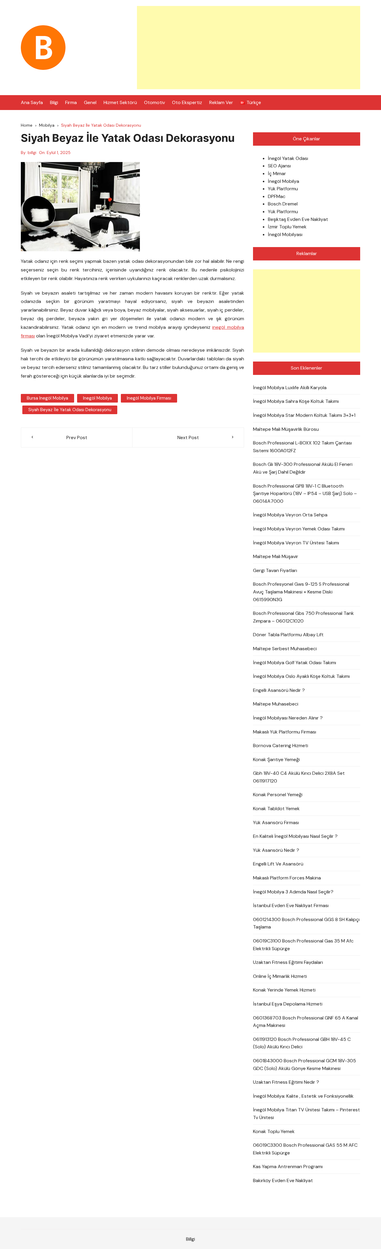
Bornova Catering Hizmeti (280, 745)
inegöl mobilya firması (149, 398)
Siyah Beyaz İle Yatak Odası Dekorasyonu (69, 410)
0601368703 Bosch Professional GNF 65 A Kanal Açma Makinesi (305, 1022)
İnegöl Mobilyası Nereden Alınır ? (288, 718)
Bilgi (54, 102)
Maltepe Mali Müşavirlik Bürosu (286, 429)
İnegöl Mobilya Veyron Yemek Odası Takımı (299, 529)
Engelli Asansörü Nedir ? (279, 690)
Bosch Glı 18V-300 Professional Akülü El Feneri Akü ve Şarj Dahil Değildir (302, 468)
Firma (71, 102)
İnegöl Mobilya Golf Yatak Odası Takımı (294, 662)
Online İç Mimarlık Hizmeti (280, 976)
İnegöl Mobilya (283, 181)
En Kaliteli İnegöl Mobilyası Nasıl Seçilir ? (295, 836)
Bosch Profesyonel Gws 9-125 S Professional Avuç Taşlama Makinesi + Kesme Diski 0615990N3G (301, 591)
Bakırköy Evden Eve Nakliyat (283, 1180)
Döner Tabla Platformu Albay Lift (288, 634)
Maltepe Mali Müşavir (275, 556)
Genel (90, 102)
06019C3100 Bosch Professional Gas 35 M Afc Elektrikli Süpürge (303, 945)
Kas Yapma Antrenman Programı (288, 1166)
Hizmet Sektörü (120, 102)
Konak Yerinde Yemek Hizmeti (284, 990)
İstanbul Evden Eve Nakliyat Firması (291, 905)
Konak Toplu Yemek (274, 1131)
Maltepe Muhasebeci (275, 704)
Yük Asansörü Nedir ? (276, 850)
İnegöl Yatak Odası (288, 158)
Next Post (188, 437)
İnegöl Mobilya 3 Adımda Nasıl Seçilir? (293, 892)
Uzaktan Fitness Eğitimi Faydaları (288, 962)
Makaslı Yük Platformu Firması (284, 732)
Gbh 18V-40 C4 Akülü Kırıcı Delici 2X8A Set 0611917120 (299, 777)
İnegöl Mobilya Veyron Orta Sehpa (290, 515)
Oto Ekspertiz (187, 102)
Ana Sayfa (32, 102)
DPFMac (276, 196)
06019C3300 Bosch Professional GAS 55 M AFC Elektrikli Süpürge (305, 1149)
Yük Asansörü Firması (276, 822)
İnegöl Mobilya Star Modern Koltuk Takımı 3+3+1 (304, 415)
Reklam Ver (221, 102)
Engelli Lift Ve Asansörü (278, 864)
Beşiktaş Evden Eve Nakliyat (298, 219)
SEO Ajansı (279, 166)
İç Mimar (277, 173)
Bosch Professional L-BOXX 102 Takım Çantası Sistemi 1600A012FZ (302, 447)
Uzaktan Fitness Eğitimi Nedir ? (286, 1082)
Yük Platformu (283, 189)
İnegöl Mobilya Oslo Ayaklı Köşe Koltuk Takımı (301, 676)
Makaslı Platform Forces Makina (287, 878)
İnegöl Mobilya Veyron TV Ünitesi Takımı (296, 543)
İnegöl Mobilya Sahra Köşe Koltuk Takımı (296, 401)
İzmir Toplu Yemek (287, 227)
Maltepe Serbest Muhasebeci (285, 648)
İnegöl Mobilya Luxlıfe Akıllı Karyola (290, 387)
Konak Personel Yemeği (277, 794)
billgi (32, 152)
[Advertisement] (248, 47)
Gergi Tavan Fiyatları (275, 570)
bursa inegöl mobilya (47, 398)
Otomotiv (154, 102)
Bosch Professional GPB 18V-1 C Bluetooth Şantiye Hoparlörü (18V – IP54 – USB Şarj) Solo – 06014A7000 (305, 493)
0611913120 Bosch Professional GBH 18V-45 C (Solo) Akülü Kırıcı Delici (302, 1043)
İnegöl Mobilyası (285, 234)
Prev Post (76, 437)
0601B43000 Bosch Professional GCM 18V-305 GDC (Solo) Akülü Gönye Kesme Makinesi (304, 1065)
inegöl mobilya (97, 398)
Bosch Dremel (283, 204)
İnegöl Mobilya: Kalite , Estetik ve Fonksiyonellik (303, 1096)
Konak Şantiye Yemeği (276, 759)
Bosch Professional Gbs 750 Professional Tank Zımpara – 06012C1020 (303, 617)
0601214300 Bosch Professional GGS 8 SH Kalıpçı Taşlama (306, 923)
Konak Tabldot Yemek (276, 808)
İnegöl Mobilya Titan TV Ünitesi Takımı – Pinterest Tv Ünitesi (306, 1114)
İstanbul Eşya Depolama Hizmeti (287, 1004)
